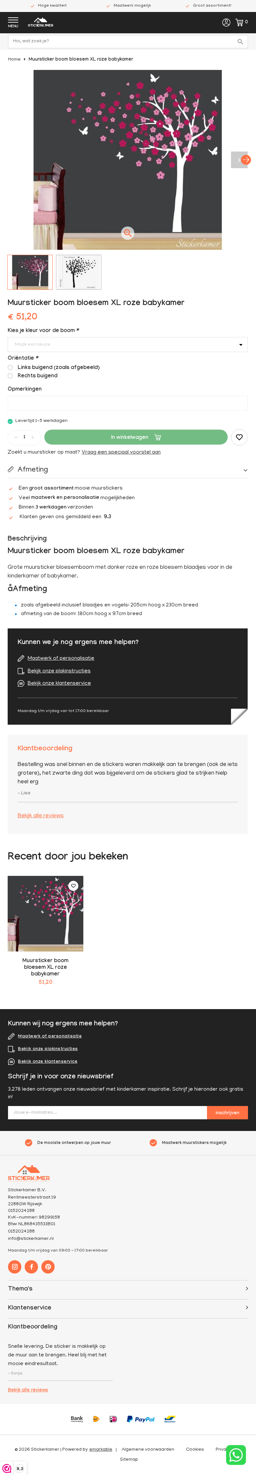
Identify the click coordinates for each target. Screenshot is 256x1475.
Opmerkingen (25, 390)
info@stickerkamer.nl (31, 1239)
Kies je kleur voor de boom (43, 331)
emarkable (100, 1449)
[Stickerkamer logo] (40, 23)
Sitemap (129, 1459)
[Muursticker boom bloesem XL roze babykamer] (45, 913)
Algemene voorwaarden (148, 1449)
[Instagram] (14, 1267)
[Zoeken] (241, 41)
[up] (33, 437)
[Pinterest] (48, 1267)
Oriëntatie (23, 359)
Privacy (223, 1449)
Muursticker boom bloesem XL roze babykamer (81, 60)
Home (14, 59)
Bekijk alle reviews (41, 816)
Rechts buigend (37, 376)
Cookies (195, 1449)
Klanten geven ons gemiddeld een (65, 517)
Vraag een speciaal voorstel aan (121, 453)
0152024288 (21, 1231)
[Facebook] (31, 1267)
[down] (16, 437)
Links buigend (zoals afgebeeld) (59, 368)
